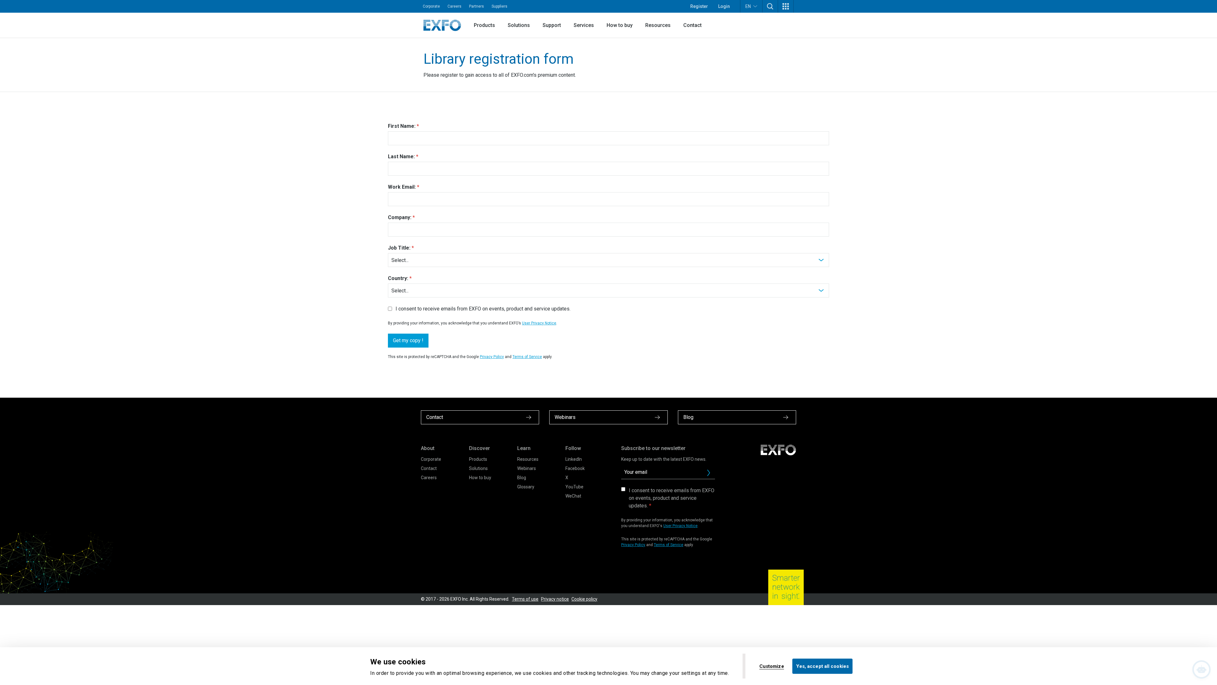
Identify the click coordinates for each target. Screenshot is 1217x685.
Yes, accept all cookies (822, 666)
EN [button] (748, 6)
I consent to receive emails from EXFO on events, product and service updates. (483, 309)
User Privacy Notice (539, 323)
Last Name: (401, 156)
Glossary (525, 486)
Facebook (575, 468)
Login (724, 6)
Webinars (526, 468)
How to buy (620, 25)
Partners (476, 6)
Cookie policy (584, 599)
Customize (771, 666)
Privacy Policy (492, 357)
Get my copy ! (408, 340)
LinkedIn (573, 459)
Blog (521, 477)
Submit (708, 472)
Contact (692, 25)
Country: (398, 278)
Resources (658, 25)
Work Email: (402, 187)
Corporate (431, 6)
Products (484, 25)
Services (584, 25)
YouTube (574, 486)
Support (552, 25)
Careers (454, 6)
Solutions (519, 25)
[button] (770, 6)
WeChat (573, 496)
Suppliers (499, 6)
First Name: (401, 126)
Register (699, 6)
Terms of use (525, 599)
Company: (399, 217)
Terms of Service (527, 357)
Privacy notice (555, 599)
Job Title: (399, 248)
